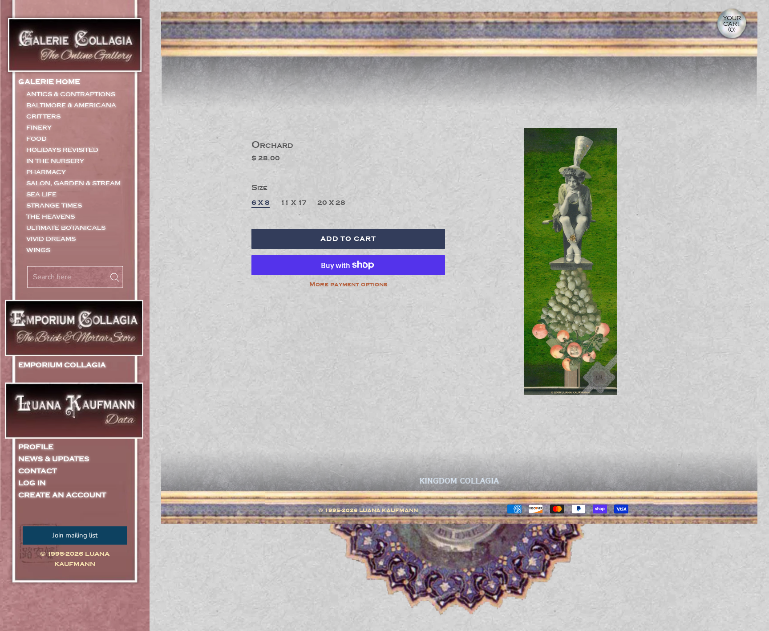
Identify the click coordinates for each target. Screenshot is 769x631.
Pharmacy (46, 172)
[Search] (112, 277)
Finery (39, 127)
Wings (38, 250)
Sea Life (41, 194)
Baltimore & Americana (71, 105)
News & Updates (53, 459)
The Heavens (50, 216)
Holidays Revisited (62, 150)
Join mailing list (75, 535)
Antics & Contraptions (70, 94)
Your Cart (732, 24)
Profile (35, 447)
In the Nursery (55, 161)
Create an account (62, 495)
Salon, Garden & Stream (73, 183)
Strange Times (54, 205)
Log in (32, 483)
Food (36, 138)
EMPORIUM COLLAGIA (62, 365)
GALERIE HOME (49, 82)
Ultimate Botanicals (65, 228)
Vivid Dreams (51, 239)
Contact (37, 471)
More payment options (348, 284)
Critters (43, 116)
